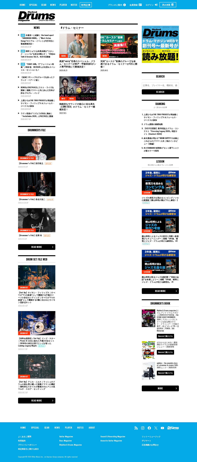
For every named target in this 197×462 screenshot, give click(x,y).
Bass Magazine (65, 440)
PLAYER (63, 4)
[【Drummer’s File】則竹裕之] (36, 148)
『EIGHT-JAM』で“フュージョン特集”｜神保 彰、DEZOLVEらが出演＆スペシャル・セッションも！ (38, 67)
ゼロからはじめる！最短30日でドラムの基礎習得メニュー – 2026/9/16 (167, 344)
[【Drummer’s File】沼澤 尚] (36, 220)
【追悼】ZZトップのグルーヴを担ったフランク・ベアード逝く (38, 78)
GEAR (44, 4)
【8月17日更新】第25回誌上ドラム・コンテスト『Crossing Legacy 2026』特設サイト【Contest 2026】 (161, 131)
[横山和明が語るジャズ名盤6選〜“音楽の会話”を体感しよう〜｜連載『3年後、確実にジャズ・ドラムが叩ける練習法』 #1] (160, 262)
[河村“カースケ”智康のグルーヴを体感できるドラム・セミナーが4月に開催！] (119, 46)
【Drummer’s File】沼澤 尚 (30, 235)
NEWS (53, 4)
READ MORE (36, 247)
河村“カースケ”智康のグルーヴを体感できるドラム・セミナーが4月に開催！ (119, 63)
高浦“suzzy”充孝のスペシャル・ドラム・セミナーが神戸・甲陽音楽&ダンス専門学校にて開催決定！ (77, 63)
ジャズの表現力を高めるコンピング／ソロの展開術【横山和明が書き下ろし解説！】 (160, 198)
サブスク (41, 346)
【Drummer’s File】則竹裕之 (31, 163)
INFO (63, 98)
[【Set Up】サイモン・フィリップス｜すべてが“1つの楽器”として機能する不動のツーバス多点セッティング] (36, 277)
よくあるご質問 (24, 436)
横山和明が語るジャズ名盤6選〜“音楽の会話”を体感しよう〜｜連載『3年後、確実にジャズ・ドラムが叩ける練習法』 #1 (160, 279)
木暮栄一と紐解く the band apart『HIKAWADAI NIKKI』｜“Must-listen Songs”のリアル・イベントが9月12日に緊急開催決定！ (37, 39)
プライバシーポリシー (27, 444)
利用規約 (22, 440)
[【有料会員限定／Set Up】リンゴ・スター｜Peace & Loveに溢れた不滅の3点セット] (36, 323)
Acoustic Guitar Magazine (111, 440)
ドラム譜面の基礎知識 (153, 124)
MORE (160, 388)
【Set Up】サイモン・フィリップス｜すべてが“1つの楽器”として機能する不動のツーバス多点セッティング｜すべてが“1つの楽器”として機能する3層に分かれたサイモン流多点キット (36, 297)
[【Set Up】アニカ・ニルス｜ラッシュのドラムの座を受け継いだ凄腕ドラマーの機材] (36, 366)
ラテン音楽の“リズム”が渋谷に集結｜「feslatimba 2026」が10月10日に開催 (37, 114)
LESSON (147, 192)
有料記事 (85, 4)
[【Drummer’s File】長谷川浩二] (36, 184)
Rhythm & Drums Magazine (70, 444)
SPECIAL (33, 4)
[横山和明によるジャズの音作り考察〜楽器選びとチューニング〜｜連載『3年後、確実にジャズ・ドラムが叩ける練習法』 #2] (160, 221)
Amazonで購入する (165, 336)
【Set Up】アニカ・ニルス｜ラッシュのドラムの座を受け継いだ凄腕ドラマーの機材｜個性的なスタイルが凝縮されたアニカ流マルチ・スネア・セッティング (36, 385)
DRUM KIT (24, 287)
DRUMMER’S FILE (27, 158)
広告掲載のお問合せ (150, 444)
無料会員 (48, 163)
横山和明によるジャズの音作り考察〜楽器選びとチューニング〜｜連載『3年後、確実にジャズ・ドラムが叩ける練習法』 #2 (160, 238)
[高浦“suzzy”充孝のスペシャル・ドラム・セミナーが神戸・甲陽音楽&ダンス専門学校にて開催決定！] (78, 46)
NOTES (74, 4)
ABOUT (92, 427)
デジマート (146, 440)
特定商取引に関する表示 (28, 448)
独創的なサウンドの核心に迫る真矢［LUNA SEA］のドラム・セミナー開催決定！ (77, 106)
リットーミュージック (151, 436)
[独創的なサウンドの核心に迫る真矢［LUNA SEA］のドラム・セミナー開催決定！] (78, 88)
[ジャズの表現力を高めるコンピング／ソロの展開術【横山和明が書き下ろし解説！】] (160, 182)
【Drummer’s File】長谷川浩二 (32, 199)
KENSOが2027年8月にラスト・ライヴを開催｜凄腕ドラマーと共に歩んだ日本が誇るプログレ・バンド (38, 90)
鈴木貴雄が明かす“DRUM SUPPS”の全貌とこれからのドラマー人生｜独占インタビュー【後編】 (161, 141)
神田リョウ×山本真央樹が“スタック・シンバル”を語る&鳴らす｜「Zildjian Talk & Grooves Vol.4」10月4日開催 (38, 54)
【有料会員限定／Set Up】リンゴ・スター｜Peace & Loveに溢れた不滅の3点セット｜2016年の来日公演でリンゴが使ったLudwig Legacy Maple (36, 342)
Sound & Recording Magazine (113, 436)
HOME (22, 4)
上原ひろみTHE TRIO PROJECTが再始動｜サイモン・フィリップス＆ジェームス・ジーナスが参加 (38, 103)
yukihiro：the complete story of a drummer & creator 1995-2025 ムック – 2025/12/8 (167, 365)
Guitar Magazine (66, 436)
